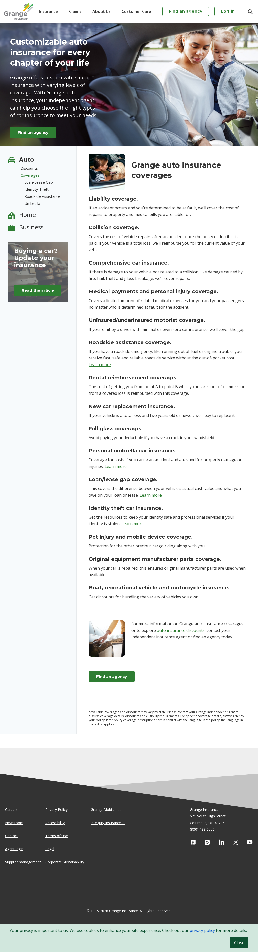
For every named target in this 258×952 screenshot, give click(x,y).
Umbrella (32, 203)
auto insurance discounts (181, 630)
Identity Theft (36, 189)
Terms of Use (56, 835)
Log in (228, 11)
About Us (101, 11)
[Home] (18, 11)
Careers (11, 809)
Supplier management (23, 862)
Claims (75, 11)
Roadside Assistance (42, 196)
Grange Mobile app (106, 809)
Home (27, 214)
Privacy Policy (56, 809)
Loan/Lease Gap (38, 182)
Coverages (30, 175)
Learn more (100, 364)
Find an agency (185, 11)
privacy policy (202, 930)
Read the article (38, 290)
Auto (26, 159)
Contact (11, 835)
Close (239, 942)
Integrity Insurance (106, 822)
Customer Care (136, 11)
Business (31, 227)
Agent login (14, 848)
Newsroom (14, 822)
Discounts (29, 168)
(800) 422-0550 (202, 829)
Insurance (48, 11)
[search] (248, 11)
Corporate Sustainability (64, 862)
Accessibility (55, 822)
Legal (49, 848)
